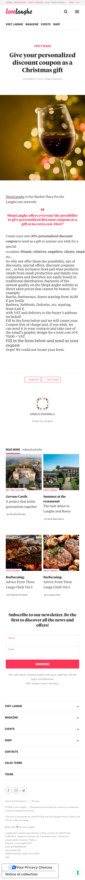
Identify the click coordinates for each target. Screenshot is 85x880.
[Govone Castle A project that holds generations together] (24, 472)
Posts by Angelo (42, 421)
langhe (19, 12)
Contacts (11, 752)
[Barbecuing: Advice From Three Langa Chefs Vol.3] (24, 553)
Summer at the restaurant (57, 503)
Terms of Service (14, 820)
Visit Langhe (14, 24)
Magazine (20, 2)
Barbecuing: (20, 582)
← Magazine (32, 379)
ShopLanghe (15, 196)
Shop (56, 24)
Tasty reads (35, 2)
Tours (9, 774)
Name (11, 637)
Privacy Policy (68, 816)
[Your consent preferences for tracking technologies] (78, 873)
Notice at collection (21, 874)
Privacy (35, 801)
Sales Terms (13, 763)
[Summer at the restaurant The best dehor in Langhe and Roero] (61, 472)
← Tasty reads (51, 379)
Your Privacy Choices (34, 867)
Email (11, 649)
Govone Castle (21, 501)
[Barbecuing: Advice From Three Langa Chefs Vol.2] (61, 553)
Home (9, 2)
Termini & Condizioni (15, 801)
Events (46, 24)
